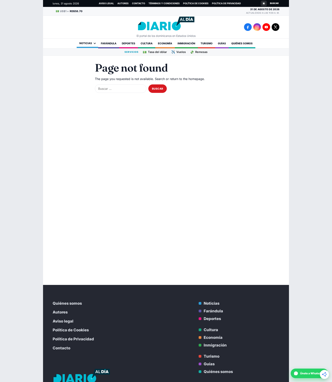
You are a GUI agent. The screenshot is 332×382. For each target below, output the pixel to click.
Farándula (108, 43)
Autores (123, 3)
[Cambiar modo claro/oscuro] (264, 3)
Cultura (147, 43)
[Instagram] (257, 27)
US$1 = (69, 11)
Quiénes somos (242, 43)
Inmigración (186, 43)
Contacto (138, 3)
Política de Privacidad (226, 3)
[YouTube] (266, 27)
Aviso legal (106, 3)
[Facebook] (248, 27)
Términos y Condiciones (164, 3)
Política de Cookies (195, 3)
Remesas (199, 52)
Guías (222, 43)
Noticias (85, 43)
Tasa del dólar (155, 52)
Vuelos (178, 52)
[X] (275, 27)
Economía (165, 43)
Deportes (128, 43)
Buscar (274, 3)
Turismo (206, 43)
